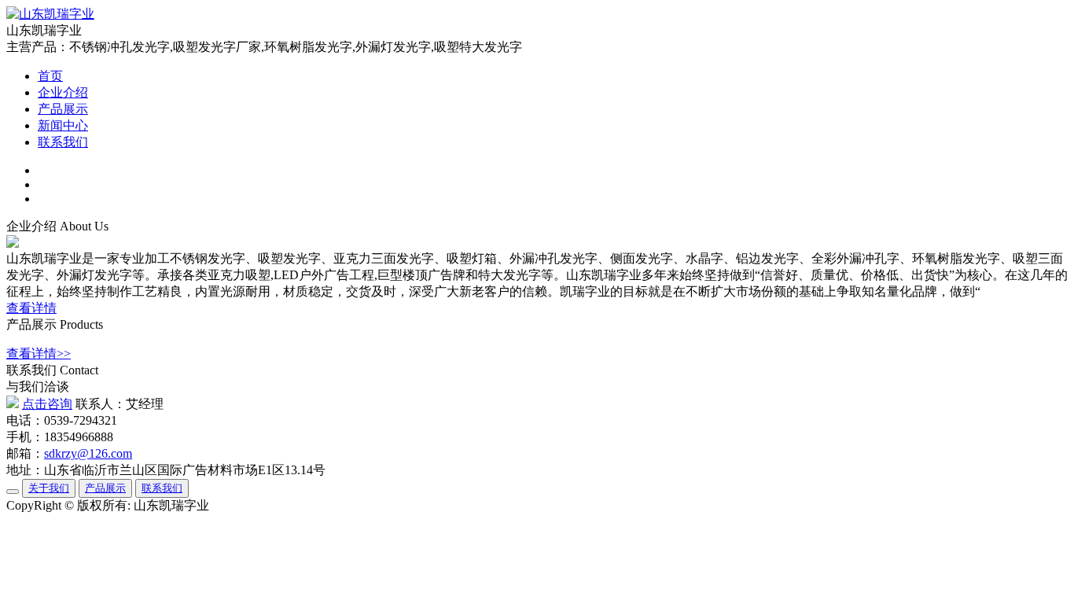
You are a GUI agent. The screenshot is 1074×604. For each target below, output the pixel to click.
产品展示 (63, 109)
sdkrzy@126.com (88, 453)
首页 (50, 76)
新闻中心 (63, 125)
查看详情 (31, 308)
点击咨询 (47, 404)
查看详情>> (38, 353)
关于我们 (48, 488)
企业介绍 (63, 92)
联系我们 (63, 142)
